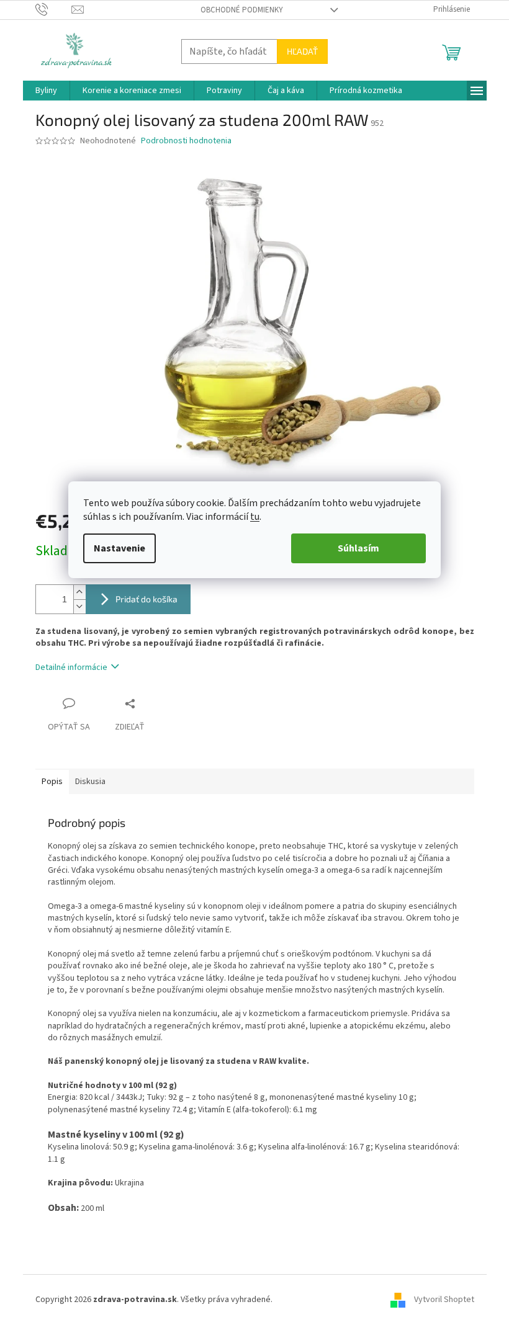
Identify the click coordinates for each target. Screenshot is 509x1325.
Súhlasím (358, 548)
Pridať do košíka (146, 599)
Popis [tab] (52, 781)
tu (254, 517)
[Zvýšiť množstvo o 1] (79, 592)
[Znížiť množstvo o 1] (79, 606)
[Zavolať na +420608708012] (53, 9)
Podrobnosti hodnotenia (186, 141)
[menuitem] (46, 90)
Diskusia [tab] (90, 781)
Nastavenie (119, 548)
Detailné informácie (71, 667)
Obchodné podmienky (241, 10)
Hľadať (302, 51)
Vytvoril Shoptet (444, 1299)
